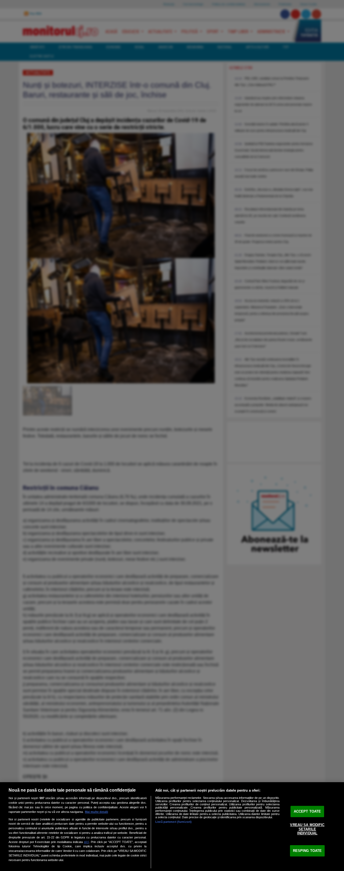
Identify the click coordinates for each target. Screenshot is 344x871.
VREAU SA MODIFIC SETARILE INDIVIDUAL (307, 829)
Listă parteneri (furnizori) (173, 821)
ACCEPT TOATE (307, 811)
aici (86, 842)
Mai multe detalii (96, 811)
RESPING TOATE (307, 851)
